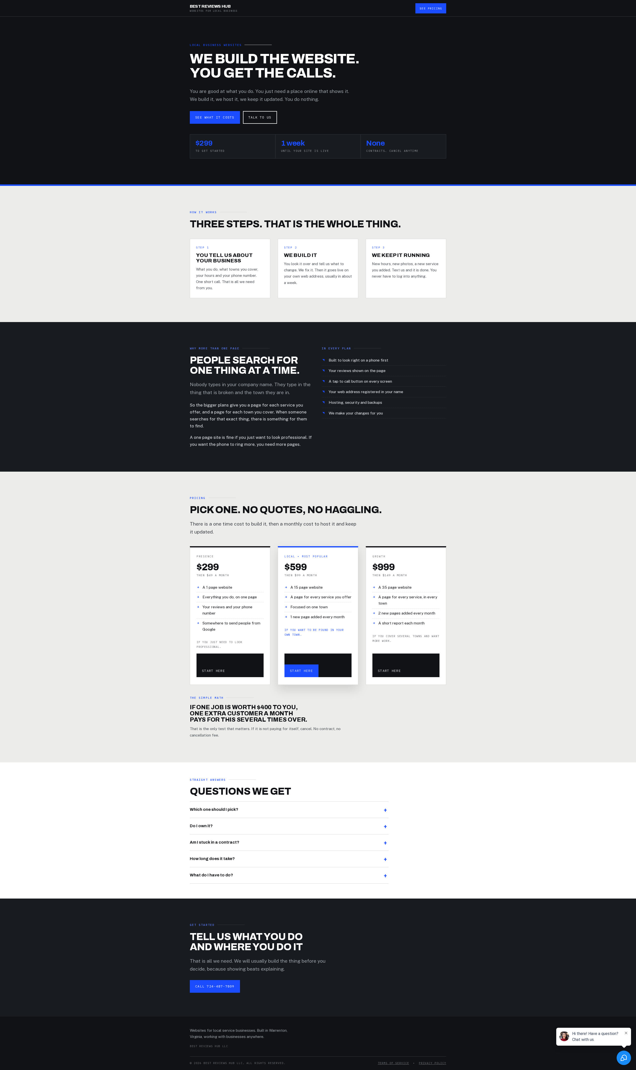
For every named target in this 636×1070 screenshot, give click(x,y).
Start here (213, 671)
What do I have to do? (211, 875)
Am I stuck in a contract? (214, 842)
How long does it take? (212, 859)
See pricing (431, 8)
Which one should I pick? (214, 809)
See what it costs (215, 117)
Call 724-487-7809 (215, 986)
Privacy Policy (432, 1063)
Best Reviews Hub (214, 8)
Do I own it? (201, 826)
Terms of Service (393, 1063)
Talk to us (260, 117)
